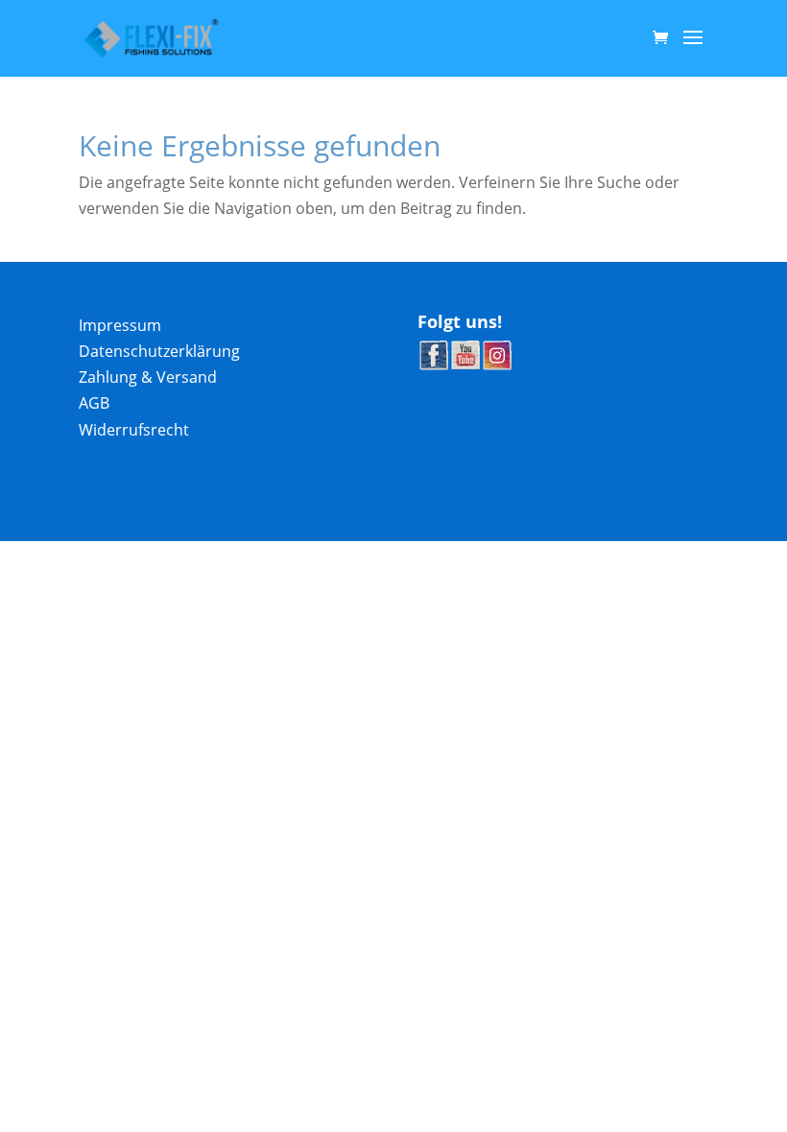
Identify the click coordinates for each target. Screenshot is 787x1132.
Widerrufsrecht (134, 429)
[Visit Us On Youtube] (465, 364)
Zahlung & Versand (148, 377)
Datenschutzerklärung (159, 351)
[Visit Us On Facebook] (433, 364)
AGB (94, 402)
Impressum (120, 325)
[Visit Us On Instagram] (497, 364)
